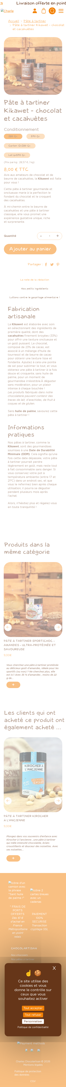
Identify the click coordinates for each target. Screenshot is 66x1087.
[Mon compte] (35, 11)
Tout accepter (33, 1008)
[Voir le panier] (44, 11)
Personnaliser (33, 1021)
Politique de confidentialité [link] (33, 1027)
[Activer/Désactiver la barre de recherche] (52, 10)
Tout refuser (33, 1014)
